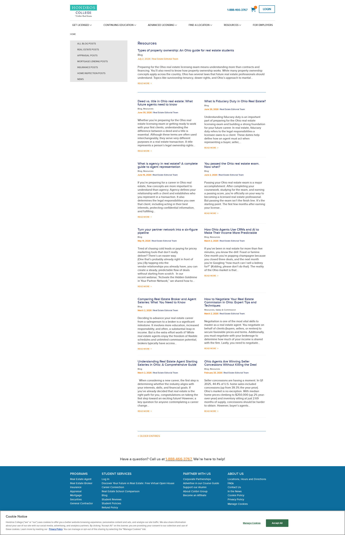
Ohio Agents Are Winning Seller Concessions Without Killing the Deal (230, 363)
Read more (144, 83)
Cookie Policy (236, 495)
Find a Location (199, 25)
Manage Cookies (238, 503)
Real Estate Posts (88, 49)
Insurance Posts (87, 67)
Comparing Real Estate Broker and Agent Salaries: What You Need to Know (167, 300)
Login (267, 9)
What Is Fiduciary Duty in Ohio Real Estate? (235, 101)
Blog (140, 55)
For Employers (263, 25)
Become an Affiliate (194, 495)
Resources (231, 25)
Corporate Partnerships (197, 479)
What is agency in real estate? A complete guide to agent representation (168, 165)
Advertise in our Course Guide (201, 483)
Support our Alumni (194, 487)
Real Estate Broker (81, 483)
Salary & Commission (226, 309)
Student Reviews (111, 499)
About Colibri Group (195, 491)
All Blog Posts (86, 43)
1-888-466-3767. (178, 459)
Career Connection (113, 487)
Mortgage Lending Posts (92, 61)
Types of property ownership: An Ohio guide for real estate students (186, 50)
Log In (105, 479)
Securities (76, 499)
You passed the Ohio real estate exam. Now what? (231, 165)
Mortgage (76, 495)
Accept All (277, 523)
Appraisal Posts (87, 55)
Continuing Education (119, 25)
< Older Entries (149, 436)
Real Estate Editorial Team (165, 59)
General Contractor (81, 503)
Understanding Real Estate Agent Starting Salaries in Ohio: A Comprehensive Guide (167, 363)
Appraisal (76, 491)
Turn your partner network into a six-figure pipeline (168, 231)
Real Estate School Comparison (120, 491)
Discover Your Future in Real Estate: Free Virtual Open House (138, 483)
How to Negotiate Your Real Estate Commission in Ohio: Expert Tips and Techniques (230, 302)
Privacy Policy (236, 499)
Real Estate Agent (80, 479)
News (80, 79)
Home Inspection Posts (91, 73)
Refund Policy (110, 507)
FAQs (231, 483)
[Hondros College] (89, 11)
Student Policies (111, 503)
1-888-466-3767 (237, 10)
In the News (235, 491)
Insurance (75, 487)
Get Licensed (80, 25)
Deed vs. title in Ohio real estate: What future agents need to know (165, 103)
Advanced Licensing (161, 25)
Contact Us (234, 487)
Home (73, 34)
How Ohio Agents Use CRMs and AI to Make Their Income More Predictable (231, 231)
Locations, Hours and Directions (247, 479)
